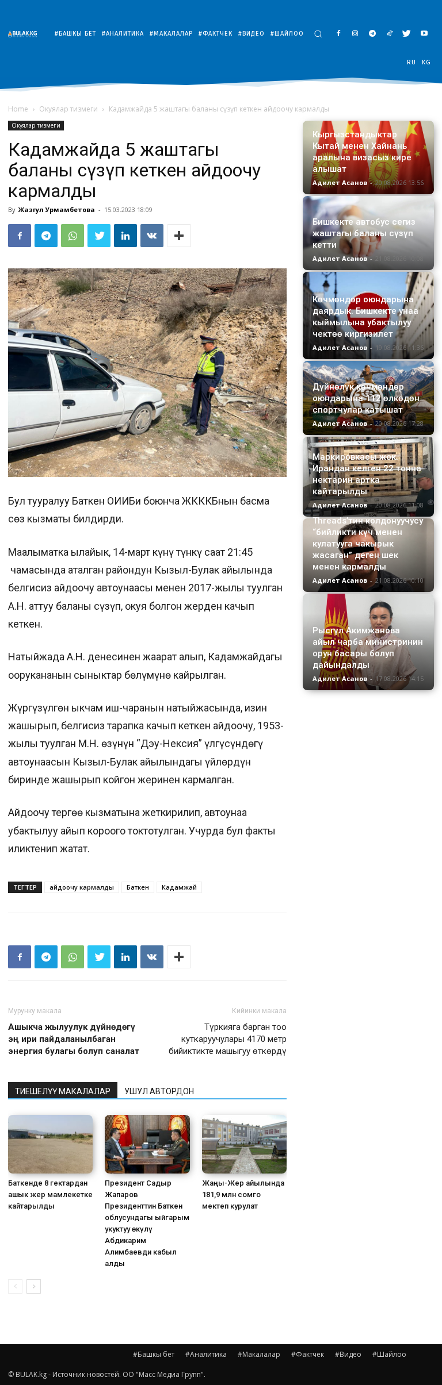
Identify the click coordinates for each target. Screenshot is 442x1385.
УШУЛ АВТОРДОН (159, 1091)
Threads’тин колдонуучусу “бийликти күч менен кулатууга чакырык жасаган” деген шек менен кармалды (368, 543)
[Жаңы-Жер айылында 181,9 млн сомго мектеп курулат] (244, 1144)
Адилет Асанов (340, 182)
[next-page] (33, 1286)
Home (18, 109)
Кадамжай (179, 887)
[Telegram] (373, 34)
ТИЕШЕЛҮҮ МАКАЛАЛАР (62, 1091)
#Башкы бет (153, 1354)
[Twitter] (407, 34)
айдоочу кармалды (81, 887)
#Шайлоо (389, 1354)
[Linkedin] (125, 235)
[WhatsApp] (72, 235)
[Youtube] (424, 34)
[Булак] (25, 33)
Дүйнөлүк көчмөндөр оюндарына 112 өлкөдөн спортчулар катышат (366, 398)
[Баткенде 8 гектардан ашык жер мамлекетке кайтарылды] (50, 1144)
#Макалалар (259, 1354)
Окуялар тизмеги (68, 109)
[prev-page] (15, 1286)
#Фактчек (307, 1354)
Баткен (138, 887)
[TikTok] (390, 34)
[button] (318, 33)
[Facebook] (338, 34)
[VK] (151, 235)
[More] (179, 235)
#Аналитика (206, 1354)
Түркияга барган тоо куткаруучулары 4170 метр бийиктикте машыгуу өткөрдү (228, 1039)
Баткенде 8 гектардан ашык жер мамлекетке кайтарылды (50, 1194)
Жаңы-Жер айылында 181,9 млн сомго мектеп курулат (243, 1194)
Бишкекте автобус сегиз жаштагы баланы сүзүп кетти (364, 233)
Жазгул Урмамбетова (56, 209)
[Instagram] (355, 34)
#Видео (348, 1354)
